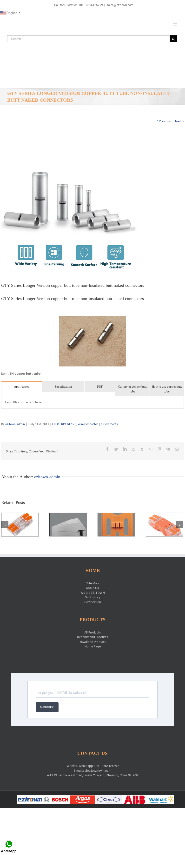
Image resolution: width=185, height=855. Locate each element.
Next (178, 121)
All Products (92, 632)
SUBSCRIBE (47, 707)
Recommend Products (92, 637)
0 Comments (109, 424)
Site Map (92, 583)
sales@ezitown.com (119, 5)
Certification (92, 602)
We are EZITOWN (92, 592)
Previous (165, 121)
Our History (92, 597)
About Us (92, 588)
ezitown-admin (15, 424)
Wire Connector (88, 424)
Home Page (93, 646)
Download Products (92, 642)
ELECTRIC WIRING (64, 424)
